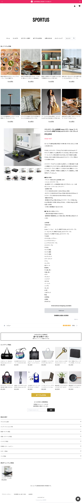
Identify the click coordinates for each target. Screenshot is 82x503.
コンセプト (15, 38)
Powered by (39, 500)
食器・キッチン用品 (5, 431)
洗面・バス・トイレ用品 (6, 436)
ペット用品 (3, 456)
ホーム (8, 38)
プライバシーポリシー (6, 494)
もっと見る (10, 81)
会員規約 (31, 494)
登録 (51, 410)
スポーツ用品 (4, 451)
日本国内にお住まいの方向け (61, 315)
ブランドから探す (5, 421)
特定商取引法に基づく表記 (20, 494)
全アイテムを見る (37, 38)
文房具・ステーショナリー (7, 446)
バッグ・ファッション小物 (7, 426)
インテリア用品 (4, 441)
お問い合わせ (48, 38)
